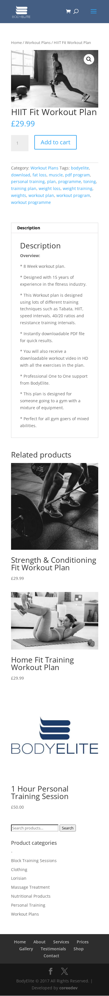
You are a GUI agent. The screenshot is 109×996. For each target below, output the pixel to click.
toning (89, 181)
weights (18, 195)
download (20, 175)
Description (28, 227)
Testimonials (53, 948)
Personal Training (28, 905)
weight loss (49, 188)
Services (61, 942)
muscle (56, 175)
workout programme (31, 202)
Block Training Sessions (34, 860)
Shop (79, 948)
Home (16, 42)
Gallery (26, 948)
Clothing (19, 869)
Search (68, 828)
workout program (73, 195)
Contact (51, 955)
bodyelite (80, 168)
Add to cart (55, 142)
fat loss (40, 175)
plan (51, 181)
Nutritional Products (31, 896)
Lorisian (18, 878)
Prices (83, 942)
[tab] (55, 228)
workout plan (41, 195)
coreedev (68, 988)
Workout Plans (38, 42)
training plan (23, 188)
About (39, 942)
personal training (28, 181)
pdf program (77, 175)
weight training (77, 188)
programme (69, 181)
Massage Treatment (30, 887)
